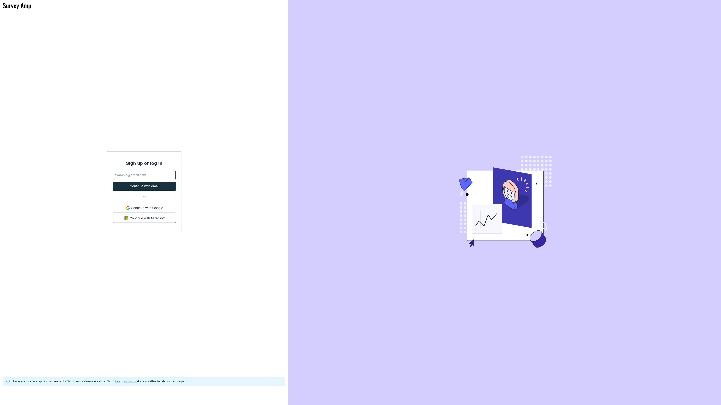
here (118, 381)
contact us (130, 381)
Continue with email (144, 186)
